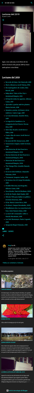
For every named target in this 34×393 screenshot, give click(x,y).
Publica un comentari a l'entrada (13, 263)
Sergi (9, 245)
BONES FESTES (5, 319)
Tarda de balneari (6, 289)
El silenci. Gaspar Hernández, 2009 (18, 205)
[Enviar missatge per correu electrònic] (3, 229)
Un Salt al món (9, 3)
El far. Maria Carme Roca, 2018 (16, 202)
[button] (3, 20)
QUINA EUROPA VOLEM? (8, 342)
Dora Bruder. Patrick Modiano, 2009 (18, 191)
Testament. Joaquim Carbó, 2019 (17, 177)
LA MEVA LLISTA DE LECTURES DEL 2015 (13, 372)
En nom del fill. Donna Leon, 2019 (17, 141)
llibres (5, 231)
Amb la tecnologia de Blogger (18, 390)
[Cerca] (32, 3)
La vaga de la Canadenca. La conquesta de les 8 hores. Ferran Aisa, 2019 (17, 124)
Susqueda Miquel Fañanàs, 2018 (17, 225)
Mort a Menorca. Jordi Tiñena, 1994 (18, 85)
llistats (11, 231)
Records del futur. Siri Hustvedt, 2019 (18, 82)
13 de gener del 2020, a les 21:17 (18, 258)
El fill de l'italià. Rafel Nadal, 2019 (17, 194)
